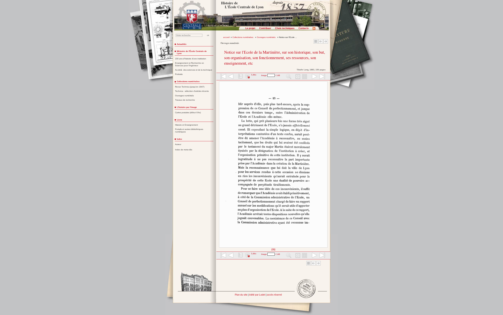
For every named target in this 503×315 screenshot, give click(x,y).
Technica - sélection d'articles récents (192, 91)
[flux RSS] (315, 29)
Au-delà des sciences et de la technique (193, 70)
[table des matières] (240, 77)
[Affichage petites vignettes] (305, 77)
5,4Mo (253, 75)
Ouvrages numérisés (266, 37)
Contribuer (265, 28)
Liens (179, 120)
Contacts (303, 28)
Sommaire (316, 41)
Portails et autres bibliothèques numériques (189, 130)
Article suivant (325, 41)
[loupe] (288, 77)
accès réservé (274, 294)
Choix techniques (285, 28)
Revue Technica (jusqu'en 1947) (189, 87)
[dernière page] (321, 77)
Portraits (179, 74)
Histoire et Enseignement (186, 125)
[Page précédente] (220, 165)
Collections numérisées (243, 37)
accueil (226, 37)
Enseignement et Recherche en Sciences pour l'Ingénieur (189, 64)
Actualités (181, 44)
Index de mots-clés (183, 150)
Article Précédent (321, 41)
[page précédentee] (231, 77)
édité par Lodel (257, 294)
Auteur (178, 144)
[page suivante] (313, 77)
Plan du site (241, 294)
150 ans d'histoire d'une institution (190, 59)
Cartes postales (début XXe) (188, 112)
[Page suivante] (326, 165)
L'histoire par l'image (187, 107)
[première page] (223, 77)
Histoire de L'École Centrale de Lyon (242, 4)
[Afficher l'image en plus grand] (273, 164)
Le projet (250, 28)
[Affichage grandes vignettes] (297, 77)
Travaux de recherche (185, 100)
